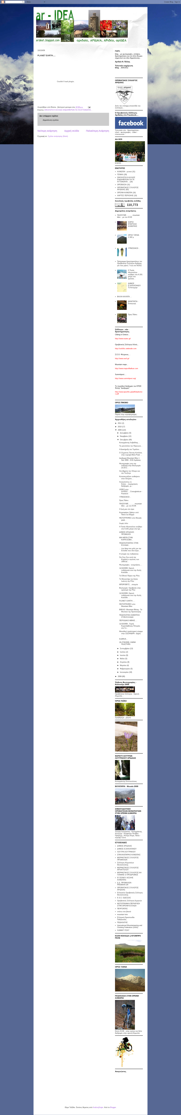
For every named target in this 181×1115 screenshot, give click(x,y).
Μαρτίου (123, 665)
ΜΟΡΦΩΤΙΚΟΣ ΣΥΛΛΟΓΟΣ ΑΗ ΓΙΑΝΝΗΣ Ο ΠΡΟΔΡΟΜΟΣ (129, 874)
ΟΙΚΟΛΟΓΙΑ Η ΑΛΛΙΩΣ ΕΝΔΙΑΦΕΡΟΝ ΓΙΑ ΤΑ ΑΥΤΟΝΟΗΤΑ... (68, 110)
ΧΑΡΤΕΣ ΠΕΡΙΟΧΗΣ (125, 195)
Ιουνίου (123, 655)
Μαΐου (122, 659)
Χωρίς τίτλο (123, 523)
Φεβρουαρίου (125, 669)
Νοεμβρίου (124, 436)
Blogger (113, 1107)
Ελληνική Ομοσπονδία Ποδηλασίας (125, 918)
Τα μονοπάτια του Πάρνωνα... (130, 446)
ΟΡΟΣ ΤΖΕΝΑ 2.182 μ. (133, 236)
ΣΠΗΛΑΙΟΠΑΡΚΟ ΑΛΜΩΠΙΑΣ (128, 855)
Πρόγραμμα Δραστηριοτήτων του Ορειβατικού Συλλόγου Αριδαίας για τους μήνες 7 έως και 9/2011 (129, 263)
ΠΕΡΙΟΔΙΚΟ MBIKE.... (128, 620)
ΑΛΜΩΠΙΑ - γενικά (124, 172)
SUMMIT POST (123, 930)
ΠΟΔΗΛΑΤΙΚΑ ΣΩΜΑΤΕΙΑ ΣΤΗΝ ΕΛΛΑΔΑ (129, 616)
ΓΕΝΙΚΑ (120, 174)
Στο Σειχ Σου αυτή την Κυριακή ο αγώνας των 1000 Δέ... (129, 559)
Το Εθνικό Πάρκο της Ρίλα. (129, 576)
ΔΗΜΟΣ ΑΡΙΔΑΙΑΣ (124, 846)
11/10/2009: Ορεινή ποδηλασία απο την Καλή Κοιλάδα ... (130, 570)
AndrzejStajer (98, 1107)
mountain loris (122, 914)
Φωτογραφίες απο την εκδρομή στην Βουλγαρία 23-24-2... (130, 466)
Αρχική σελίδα (71, 131)
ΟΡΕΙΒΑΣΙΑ (122, 185)
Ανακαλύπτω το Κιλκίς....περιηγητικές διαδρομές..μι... (128, 484)
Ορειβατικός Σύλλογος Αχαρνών (129, 901)
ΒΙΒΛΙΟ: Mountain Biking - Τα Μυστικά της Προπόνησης (130, 611)
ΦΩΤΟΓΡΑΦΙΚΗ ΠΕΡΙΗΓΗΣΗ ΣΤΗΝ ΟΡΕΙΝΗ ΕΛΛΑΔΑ (128, 905)
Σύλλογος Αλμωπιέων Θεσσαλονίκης (125, 864)
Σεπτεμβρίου (125, 648)
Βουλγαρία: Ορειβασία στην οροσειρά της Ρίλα (130, 589)
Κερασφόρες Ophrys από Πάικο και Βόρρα (129, 513)
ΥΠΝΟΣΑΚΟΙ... (134, 248)
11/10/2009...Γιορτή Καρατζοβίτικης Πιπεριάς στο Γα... (129, 626)
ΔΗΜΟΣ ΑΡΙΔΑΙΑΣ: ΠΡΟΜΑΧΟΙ (126, 533)
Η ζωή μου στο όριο (126, 509)
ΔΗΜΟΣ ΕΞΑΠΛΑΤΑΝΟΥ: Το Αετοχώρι (134, 285)
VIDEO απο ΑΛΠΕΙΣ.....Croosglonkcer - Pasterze (130, 491)
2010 (120, 427)
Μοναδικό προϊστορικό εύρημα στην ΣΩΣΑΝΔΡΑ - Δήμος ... (131, 633)
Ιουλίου (123, 652)
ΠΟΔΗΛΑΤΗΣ (122, 922)
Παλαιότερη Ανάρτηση (97, 131)
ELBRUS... (123, 639)
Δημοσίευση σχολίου (51, 120)
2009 (120, 430)
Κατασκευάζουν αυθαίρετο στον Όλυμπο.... (129, 477)
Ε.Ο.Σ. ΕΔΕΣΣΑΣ (124, 898)
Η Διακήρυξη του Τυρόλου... (130, 449)
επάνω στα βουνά (124, 912)
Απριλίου (123, 662)
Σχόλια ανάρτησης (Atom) (58, 136)
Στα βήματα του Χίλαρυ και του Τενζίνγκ (129, 472)
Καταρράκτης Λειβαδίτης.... (129, 443)
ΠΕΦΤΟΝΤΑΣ (122, 909)
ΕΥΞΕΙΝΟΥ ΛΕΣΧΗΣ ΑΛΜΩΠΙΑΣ (125, 879)
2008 (120, 676)
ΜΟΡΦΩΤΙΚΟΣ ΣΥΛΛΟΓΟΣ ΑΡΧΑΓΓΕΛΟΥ (128, 869)
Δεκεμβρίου (124, 433)
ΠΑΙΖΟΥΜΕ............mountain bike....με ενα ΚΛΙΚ (128, 216)
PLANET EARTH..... (127, 601)
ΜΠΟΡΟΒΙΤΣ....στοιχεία (128, 584)
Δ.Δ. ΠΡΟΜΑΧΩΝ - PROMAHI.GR (124, 884)
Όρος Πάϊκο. (133, 315)
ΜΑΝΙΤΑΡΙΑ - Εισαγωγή (133, 302)
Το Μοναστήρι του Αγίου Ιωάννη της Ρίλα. (128, 580)
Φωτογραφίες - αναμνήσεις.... (130, 565)
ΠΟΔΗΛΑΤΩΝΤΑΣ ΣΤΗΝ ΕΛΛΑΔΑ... (128, 544)
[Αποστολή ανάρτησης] (89, 107)
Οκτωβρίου (124, 440)
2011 (120, 423)
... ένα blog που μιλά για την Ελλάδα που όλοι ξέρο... (130, 549)
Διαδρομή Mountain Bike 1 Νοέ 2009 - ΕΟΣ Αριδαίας (130, 459)
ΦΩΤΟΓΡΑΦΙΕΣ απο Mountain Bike (127, 605)
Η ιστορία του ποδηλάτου (128, 554)
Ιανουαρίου (124, 672)
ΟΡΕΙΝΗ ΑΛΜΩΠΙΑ (124, 193)
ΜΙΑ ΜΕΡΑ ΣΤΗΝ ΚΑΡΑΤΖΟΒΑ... (126, 539)
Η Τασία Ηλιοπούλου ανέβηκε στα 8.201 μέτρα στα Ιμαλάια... (135, 274)
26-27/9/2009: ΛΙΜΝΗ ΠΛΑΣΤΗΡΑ (127, 643)
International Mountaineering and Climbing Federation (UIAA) (129, 926)
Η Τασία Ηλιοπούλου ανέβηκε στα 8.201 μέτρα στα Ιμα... (130, 528)
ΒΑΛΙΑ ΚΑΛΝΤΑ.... (124, 297)
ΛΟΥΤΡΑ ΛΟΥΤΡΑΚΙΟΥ (126, 852)
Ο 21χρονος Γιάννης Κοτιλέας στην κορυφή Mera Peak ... (130, 454)
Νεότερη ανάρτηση (47, 131)
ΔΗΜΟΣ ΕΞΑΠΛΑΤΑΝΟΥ (127, 849)
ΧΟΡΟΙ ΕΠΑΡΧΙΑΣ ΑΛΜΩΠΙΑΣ (132, 224)
